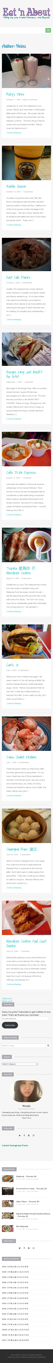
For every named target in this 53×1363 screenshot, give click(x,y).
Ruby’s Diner (15, 94)
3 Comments (26, 578)
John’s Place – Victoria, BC (27, 1201)
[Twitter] (19, 1135)
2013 (4, 1309)
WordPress (41, 1357)
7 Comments (28, 192)
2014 (4, 1303)
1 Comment (28, 382)
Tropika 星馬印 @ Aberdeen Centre (21, 570)
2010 (4, 1324)
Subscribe (10, 1025)
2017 (4, 1288)
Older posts (7, 999)
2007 (4, 1340)
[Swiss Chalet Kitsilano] (26, 733)
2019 (4, 1277)
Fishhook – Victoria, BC (26, 1176)
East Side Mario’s (18, 277)
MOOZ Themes (21, 1357)
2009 (4, 1330)
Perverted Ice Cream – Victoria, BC (31, 1188)
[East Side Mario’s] (26, 254)
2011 (4, 1319)
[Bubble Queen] (26, 163)
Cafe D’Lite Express (21, 472)
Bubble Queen (16, 186)
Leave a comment (30, 100)
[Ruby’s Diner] (26, 71)
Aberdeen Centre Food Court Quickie (26, 943)
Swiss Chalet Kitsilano (21, 757)
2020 (4, 1272)
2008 (4, 1335)
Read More (26, 1118)
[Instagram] (33, 1135)
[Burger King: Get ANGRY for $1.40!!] (26, 349)
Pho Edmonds (22, 1226)
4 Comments (26, 283)
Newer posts (7, 1001)
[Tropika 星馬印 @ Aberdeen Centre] (26, 545)
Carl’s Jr (12, 665)
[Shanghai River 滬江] (26, 826)
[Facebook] (24, 1135)
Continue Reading (13, 133)
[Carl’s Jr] (26, 641)
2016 (4, 1293)
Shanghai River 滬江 (21, 849)
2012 (4, 1314)
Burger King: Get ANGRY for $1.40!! (24, 374)
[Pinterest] (28, 1135)
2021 (4, 1266)
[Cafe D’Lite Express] (26, 449)
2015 (4, 1298)
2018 (4, 1282)
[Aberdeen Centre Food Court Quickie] (26, 918)
